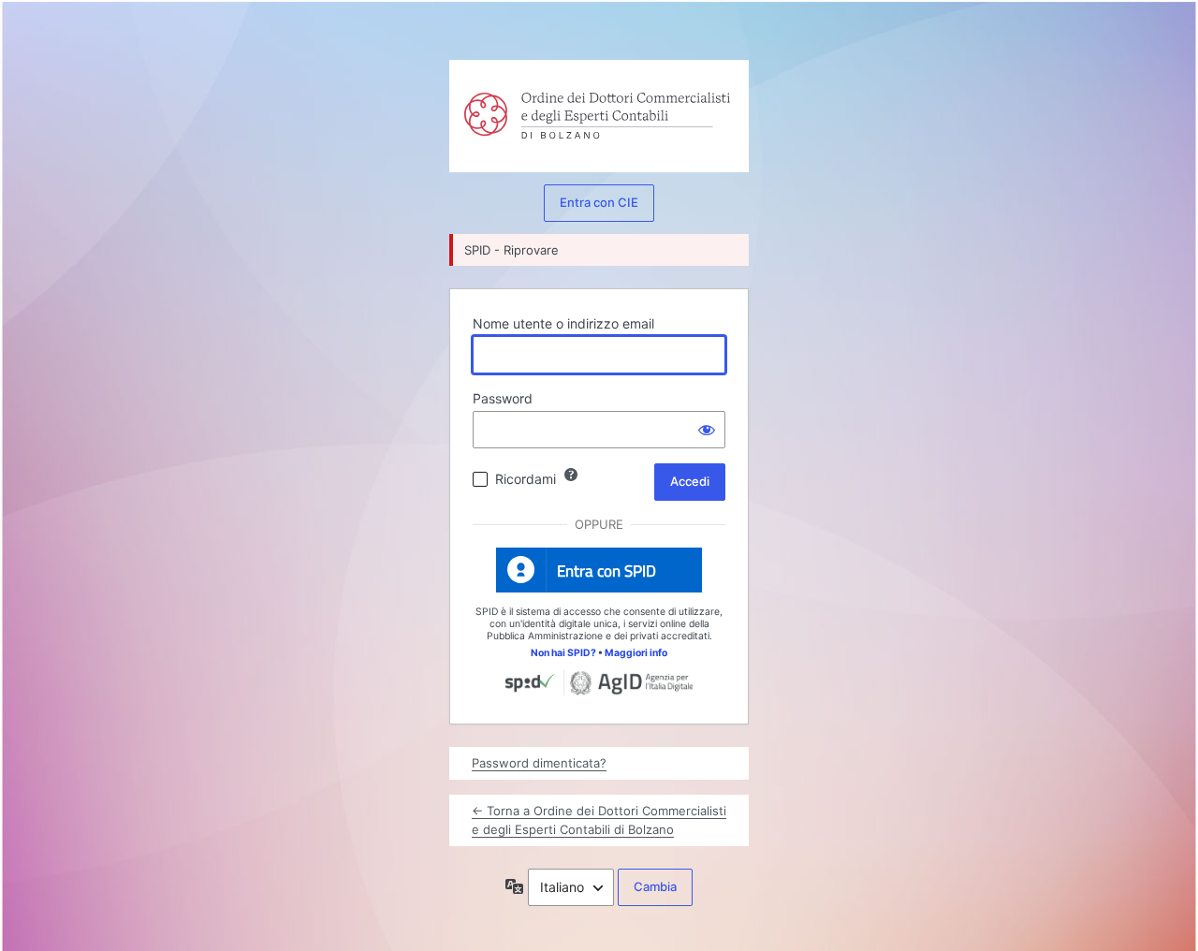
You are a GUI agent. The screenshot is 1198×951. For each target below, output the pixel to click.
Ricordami (525, 479)
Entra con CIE (599, 202)
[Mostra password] (706, 429)
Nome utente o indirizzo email (563, 323)
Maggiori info (636, 653)
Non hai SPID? (563, 653)
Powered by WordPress (488, 99)
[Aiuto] (571, 474)
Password (503, 398)
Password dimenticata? (539, 762)
